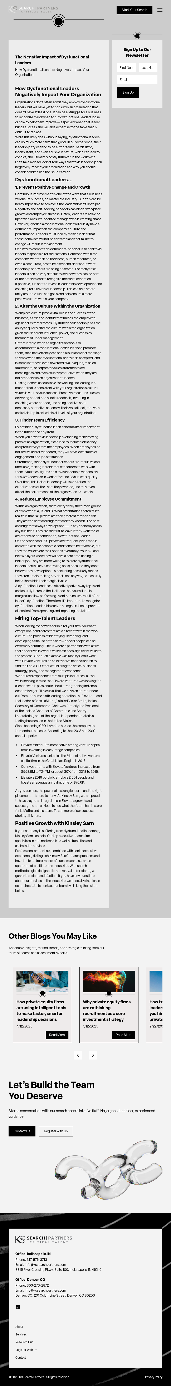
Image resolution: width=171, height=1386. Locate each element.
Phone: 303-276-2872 (32, 1285)
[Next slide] (93, 1055)
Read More (57, 1035)
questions (87, 876)
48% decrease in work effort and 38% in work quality (59, 477)
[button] (159, 10)
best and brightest (47, 521)
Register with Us (56, 1131)
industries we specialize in (70, 881)
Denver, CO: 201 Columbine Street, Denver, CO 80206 (55, 1295)
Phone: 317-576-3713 (31, 1260)
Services (21, 1334)
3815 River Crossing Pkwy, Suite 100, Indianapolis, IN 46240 (58, 1270)
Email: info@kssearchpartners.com (40, 1265)
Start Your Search (134, 10)
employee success (45, 214)
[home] (33, 10)
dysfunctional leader (33, 586)
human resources (78, 259)
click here (33, 816)
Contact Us (22, 1131)
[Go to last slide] (78, 1055)
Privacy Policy (153, 1377)
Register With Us (26, 1350)
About (19, 1327)
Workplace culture (28, 313)
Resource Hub (24, 1342)
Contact (20, 1357)
